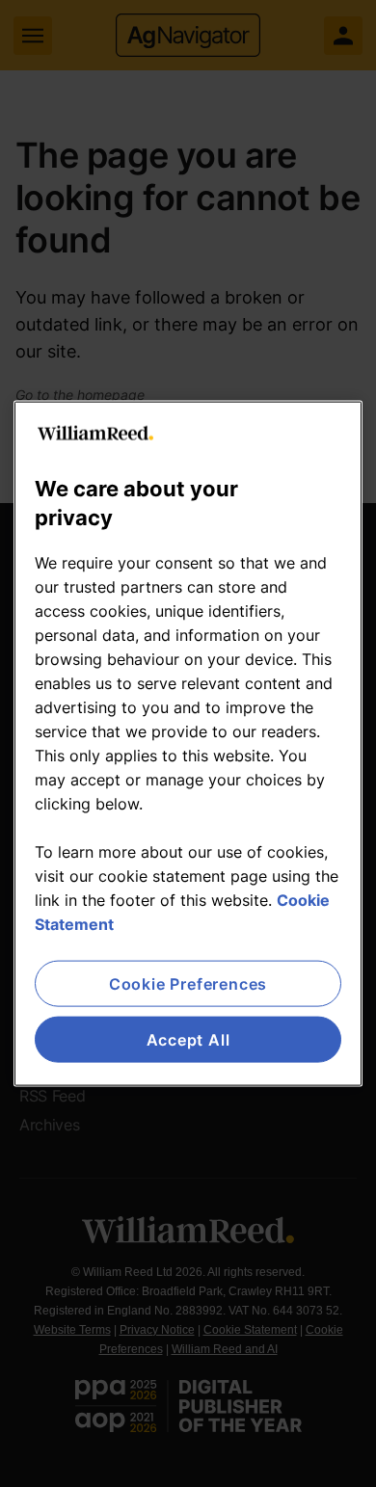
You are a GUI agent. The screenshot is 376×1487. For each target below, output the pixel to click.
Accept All (188, 1039)
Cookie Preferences (188, 983)
